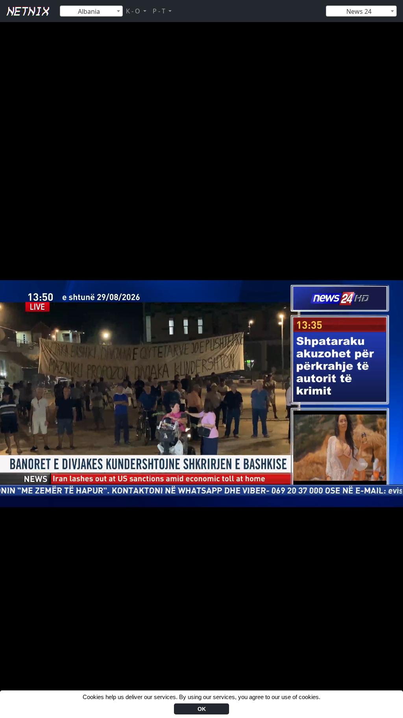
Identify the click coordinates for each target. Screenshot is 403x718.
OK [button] (202, 709)
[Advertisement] (201, 40)
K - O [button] (134, 11)
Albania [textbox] (89, 11)
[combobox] (91, 11)
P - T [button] (160, 11)
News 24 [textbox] (359, 11)
